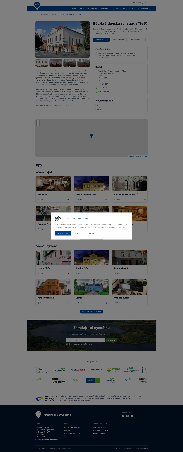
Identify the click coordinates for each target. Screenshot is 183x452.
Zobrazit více (77, 233)
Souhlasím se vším (63, 233)
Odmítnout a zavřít (89, 233)
